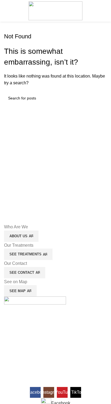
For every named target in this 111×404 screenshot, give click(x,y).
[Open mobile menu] (6, 10)
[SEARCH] (101, 98)
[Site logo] (55, 10)
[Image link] (35, 301)
